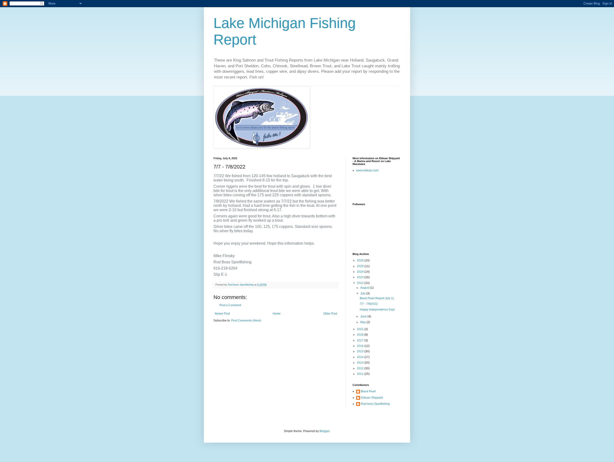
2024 (360, 271)
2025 (360, 266)
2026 (360, 260)
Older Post (330, 313)
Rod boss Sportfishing (375, 404)
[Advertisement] (381, 187)
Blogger (324, 431)
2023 (360, 277)
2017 (360, 340)
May (363, 322)
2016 (360, 346)
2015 (360, 351)
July (363, 293)
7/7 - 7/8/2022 (369, 303)
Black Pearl (368, 391)
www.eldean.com (367, 170)
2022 (360, 283)
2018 (360, 334)
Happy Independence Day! (377, 309)
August (365, 287)
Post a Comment (230, 305)
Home (277, 313)
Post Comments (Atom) (246, 320)
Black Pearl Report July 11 (377, 298)
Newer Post (222, 313)
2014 (360, 357)
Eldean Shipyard (372, 397)
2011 (360, 374)
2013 (360, 362)
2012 (360, 368)
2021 (360, 329)
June (363, 316)
